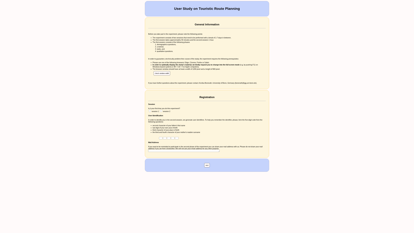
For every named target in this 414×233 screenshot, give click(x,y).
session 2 (166, 111)
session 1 (155, 111)
